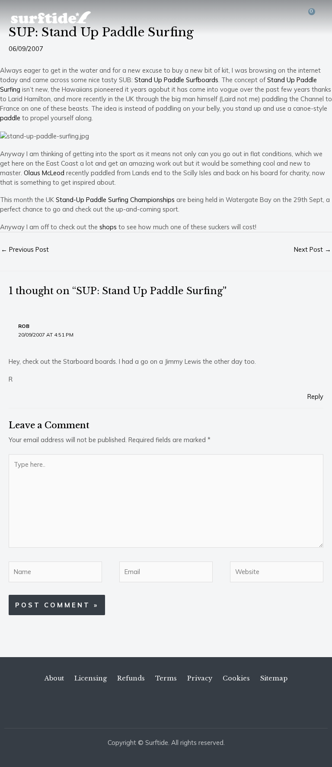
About (54, 678)
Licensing (90, 678)
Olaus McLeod (44, 173)
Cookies (236, 678)
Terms (166, 678)
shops (108, 227)
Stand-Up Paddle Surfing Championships (115, 200)
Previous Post (25, 249)
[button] (293, 17)
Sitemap (273, 678)
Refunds (131, 678)
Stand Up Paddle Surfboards (176, 80)
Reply (315, 396)
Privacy (199, 678)
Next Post (312, 249)
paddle (10, 118)
